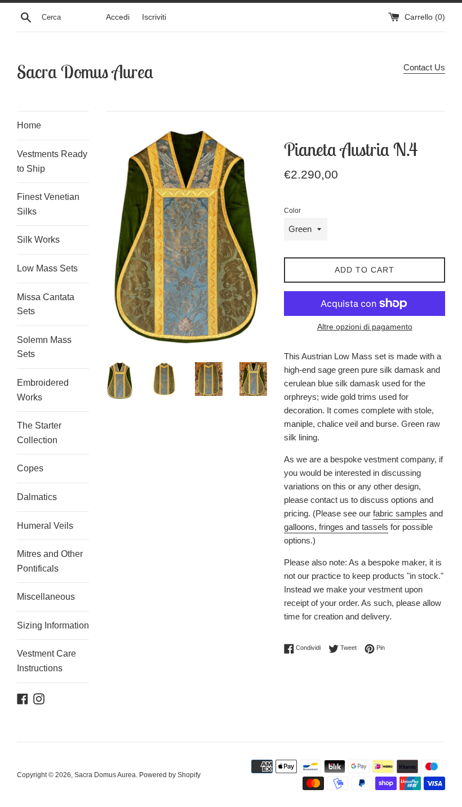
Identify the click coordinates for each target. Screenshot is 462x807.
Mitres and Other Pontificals (50, 561)
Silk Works (38, 239)
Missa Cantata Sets (45, 304)
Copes (30, 468)
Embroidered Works (43, 390)
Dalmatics (37, 497)
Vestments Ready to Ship (52, 161)
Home (29, 125)
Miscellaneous (46, 596)
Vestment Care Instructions (46, 661)
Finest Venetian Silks (48, 204)
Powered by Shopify (170, 775)
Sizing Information (53, 625)
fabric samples (400, 513)
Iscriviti (154, 17)
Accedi (118, 17)
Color (292, 211)
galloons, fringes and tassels (336, 527)
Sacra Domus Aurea (85, 71)
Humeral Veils (45, 525)
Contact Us (424, 67)
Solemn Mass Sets (44, 347)
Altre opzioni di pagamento (364, 326)
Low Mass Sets (47, 268)
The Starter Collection (39, 433)
